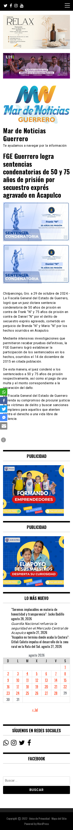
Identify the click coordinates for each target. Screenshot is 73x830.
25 (27, 693)
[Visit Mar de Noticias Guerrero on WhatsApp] (6, 743)
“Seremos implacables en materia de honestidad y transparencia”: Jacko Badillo (37, 612)
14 (55, 680)
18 (27, 686)
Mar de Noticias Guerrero (24, 134)
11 (27, 680)
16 (8, 686)
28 (55, 693)
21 (55, 686)
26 (36, 693)
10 (17, 680)
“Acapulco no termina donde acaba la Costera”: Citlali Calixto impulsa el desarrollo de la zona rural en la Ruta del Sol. (40, 642)
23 (8, 693)
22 (65, 686)
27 (46, 693)
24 (17, 693)
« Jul (35, 709)
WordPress (43, 824)
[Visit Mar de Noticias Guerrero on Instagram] (13, 743)
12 (36, 680)
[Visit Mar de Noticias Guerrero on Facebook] (29, 743)
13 (46, 680)
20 (46, 686)
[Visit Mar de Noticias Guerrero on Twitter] (22, 743)
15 (65, 680)
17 (17, 686)
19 (36, 686)
